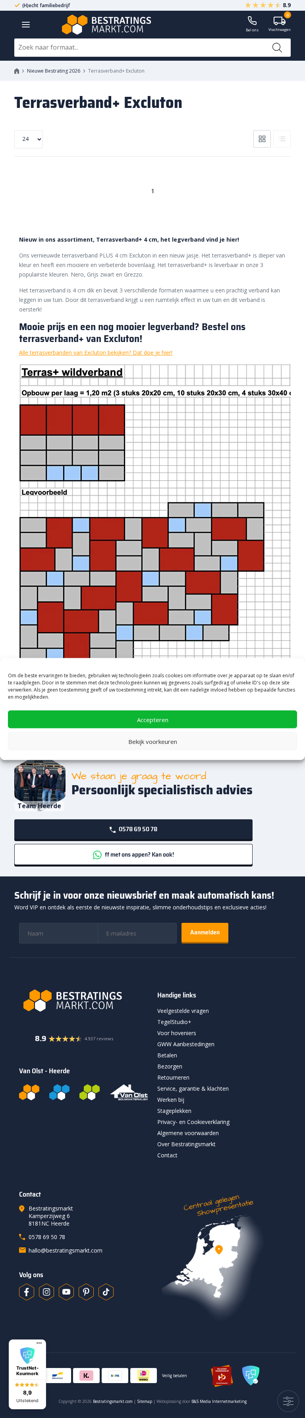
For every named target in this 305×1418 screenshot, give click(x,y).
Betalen (167, 1055)
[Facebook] (26, 1292)
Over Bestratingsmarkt (186, 1144)
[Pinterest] (86, 1292)
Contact (167, 1155)
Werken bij (170, 1099)
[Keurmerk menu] (39, 1343)
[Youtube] (66, 1292)
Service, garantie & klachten (193, 1088)
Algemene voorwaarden (188, 1133)
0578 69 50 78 (137, 829)
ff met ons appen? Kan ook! (139, 854)
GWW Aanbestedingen (185, 1044)
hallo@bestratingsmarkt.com (65, 1250)
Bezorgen (169, 1066)
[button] (27, 1374)
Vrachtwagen (279, 24)
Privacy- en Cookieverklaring (193, 1122)
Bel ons (252, 30)
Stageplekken (174, 1110)
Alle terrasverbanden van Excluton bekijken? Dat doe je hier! (95, 352)
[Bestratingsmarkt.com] (29, 1092)
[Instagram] (46, 1292)
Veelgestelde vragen (183, 1011)
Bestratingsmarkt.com (113, 1401)
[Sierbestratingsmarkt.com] (89, 1092)
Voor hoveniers (176, 1033)
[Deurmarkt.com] (59, 1092)
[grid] (262, 139)
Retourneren (173, 1077)
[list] (282, 139)
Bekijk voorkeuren (152, 741)
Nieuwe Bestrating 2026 (53, 70)
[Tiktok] (106, 1292)
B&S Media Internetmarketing (219, 1401)
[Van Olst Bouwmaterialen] (129, 1092)
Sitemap (144, 1401)
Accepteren (152, 719)
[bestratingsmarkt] (84, 1001)
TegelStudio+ (174, 1022)
